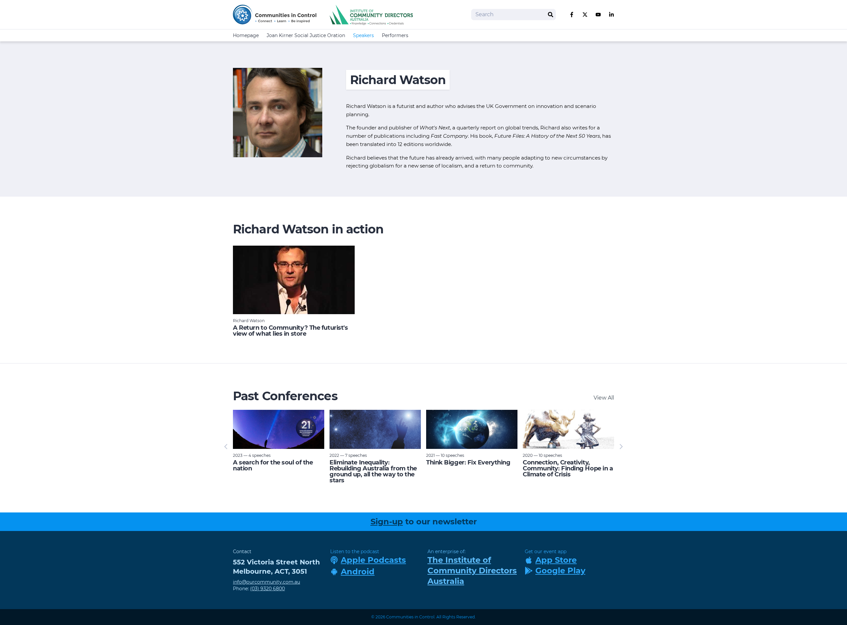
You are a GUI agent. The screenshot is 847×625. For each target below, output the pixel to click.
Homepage (246, 35)
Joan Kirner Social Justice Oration (306, 35)
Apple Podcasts (373, 560)
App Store (556, 560)
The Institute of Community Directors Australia (472, 570)
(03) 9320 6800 (267, 589)
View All (604, 398)
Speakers (363, 35)
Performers (395, 35)
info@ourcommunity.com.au (266, 582)
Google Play (560, 570)
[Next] (620, 446)
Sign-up (387, 521)
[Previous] (226, 446)
